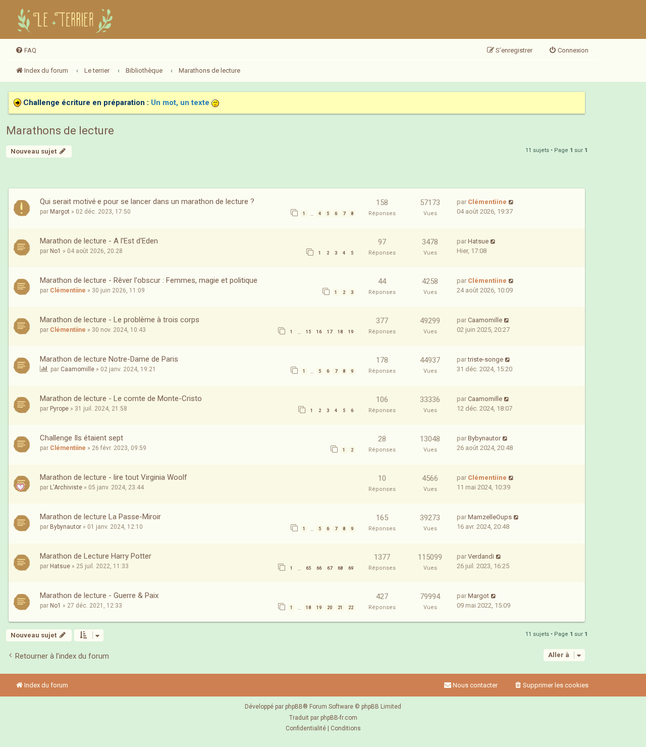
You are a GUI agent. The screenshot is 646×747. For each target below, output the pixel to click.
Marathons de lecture (60, 130)
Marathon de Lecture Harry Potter (95, 556)
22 (350, 607)
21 (340, 607)
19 (350, 331)
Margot (60, 211)
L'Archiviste (66, 487)
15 (308, 331)
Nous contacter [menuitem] (475, 685)
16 (318, 331)
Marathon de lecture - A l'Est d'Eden (99, 240)
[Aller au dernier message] (511, 202)
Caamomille (485, 320)
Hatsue (478, 241)
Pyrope (59, 408)
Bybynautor (484, 438)
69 (350, 568)
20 (329, 607)
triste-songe (485, 359)
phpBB (294, 706)
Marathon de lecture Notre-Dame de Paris (109, 359)
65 (308, 568)
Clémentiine (487, 202)
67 (329, 568)
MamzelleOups (490, 517)
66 (318, 568)
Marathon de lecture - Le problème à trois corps (119, 319)
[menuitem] (25, 50)
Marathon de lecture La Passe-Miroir (100, 516)
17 (329, 331)
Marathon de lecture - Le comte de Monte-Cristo (121, 398)
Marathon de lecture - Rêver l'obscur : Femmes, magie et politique (148, 280)
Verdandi (481, 556)
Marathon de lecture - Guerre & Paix (99, 595)
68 (340, 568)
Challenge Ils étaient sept (81, 437)
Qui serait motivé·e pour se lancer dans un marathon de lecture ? (147, 201)
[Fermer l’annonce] (577, 100)
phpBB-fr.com (338, 717)
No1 (55, 251)
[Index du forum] (67, 19)
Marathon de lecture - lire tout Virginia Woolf (113, 477)
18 (340, 331)
